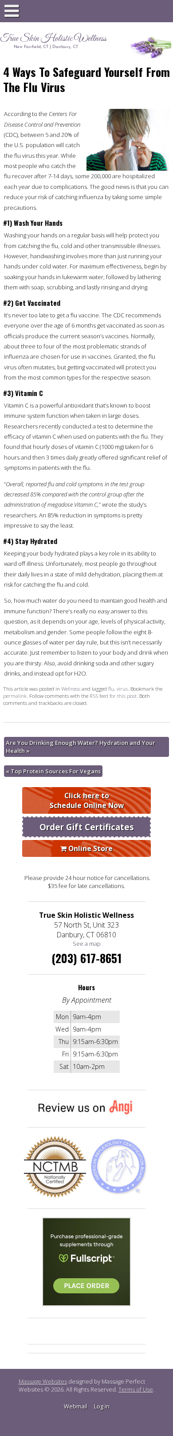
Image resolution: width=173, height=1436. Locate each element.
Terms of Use (135, 1389)
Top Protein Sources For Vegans (53, 771)
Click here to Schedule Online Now (87, 800)
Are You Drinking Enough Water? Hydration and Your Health (80, 747)
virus (122, 688)
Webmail (75, 1406)
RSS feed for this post (113, 695)
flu (111, 688)
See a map (87, 944)
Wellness (70, 688)
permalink (15, 695)
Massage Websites (43, 1381)
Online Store (90, 848)
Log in (102, 1406)
